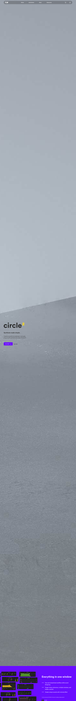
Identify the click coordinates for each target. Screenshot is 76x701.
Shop (40, 2)
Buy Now (16, 344)
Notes (22, 2)
